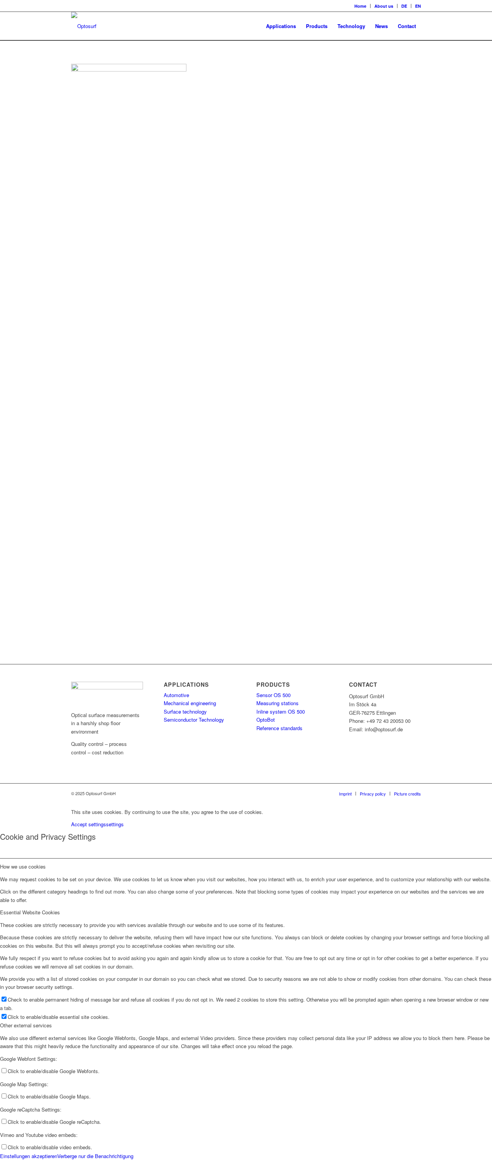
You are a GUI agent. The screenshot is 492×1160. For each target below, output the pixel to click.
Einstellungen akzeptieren (28, 1156)
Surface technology (185, 711)
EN (418, 6)
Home (360, 6)
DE (404, 6)
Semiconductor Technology (194, 719)
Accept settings (88, 824)
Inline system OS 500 (280, 711)
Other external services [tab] (26, 1025)
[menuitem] (361, 6)
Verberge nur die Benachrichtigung (95, 1156)
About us (383, 6)
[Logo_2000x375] (83, 26)
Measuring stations (277, 703)
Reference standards (279, 728)
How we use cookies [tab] (23, 866)
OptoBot (265, 719)
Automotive (176, 695)
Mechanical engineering (190, 703)
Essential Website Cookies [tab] (30, 912)
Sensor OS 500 (273, 695)
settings (115, 824)
